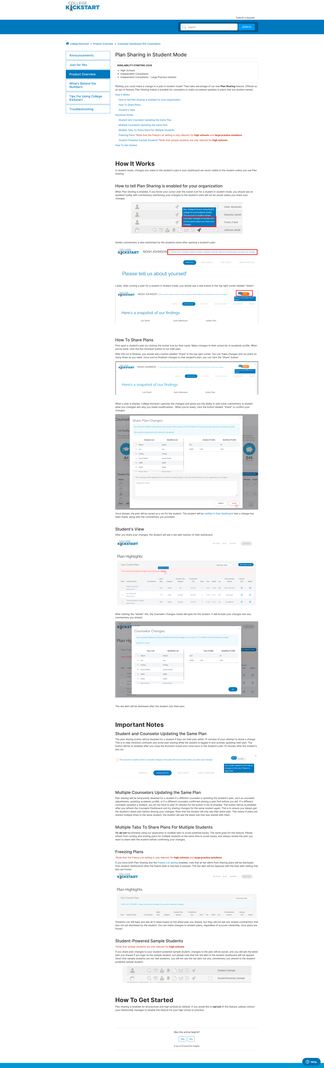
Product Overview (103, 43)
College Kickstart (79, 43)
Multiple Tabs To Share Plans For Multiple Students (146, 130)
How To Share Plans (128, 104)
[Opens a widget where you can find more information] (311, 1062)
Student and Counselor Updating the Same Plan (145, 119)
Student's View (127, 109)
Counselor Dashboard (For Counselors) (138, 43)
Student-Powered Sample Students (138, 140)
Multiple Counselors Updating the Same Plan (143, 124)
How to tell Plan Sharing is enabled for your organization (147, 99)
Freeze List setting (168, 862)
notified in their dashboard (218, 513)
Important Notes (124, 114)
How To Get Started (126, 145)
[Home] (83, 6)
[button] (182, 1039)
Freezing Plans (127, 135)
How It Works (122, 94)
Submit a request (245, 17)
